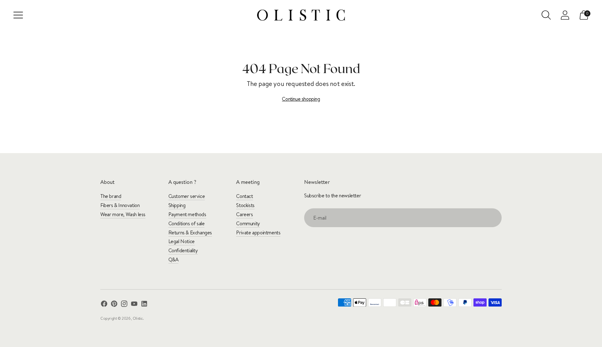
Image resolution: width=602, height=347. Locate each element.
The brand (110, 196)
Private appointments (258, 232)
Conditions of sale (186, 223)
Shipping (177, 205)
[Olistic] (301, 15)
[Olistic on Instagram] (124, 305)
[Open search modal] (546, 15)
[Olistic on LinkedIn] (144, 305)
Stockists (245, 205)
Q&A (173, 259)
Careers (244, 214)
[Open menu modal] (18, 15)
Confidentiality (183, 250)
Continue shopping (301, 98)
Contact (244, 196)
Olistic (138, 318)
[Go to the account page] (565, 15)
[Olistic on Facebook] (104, 305)
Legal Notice (181, 241)
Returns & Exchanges (190, 232)
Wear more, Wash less (122, 214)
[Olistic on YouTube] (134, 305)
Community (248, 223)
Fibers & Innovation (120, 205)
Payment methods (187, 214)
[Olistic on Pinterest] (114, 305)
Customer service (186, 196)
